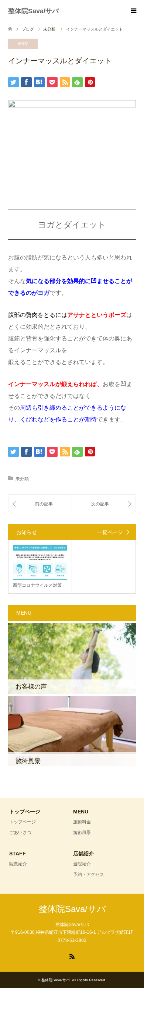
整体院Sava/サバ (33, 11)
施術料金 (82, 821)
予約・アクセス (88, 874)
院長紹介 (18, 863)
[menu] (133, 11)
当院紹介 (82, 863)
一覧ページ (110, 532)
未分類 (22, 44)
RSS (72, 956)
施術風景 (82, 832)
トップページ (22, 821)
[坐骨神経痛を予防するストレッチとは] (40, 504)
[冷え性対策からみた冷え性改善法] (104, 504)
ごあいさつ (20, 832)
